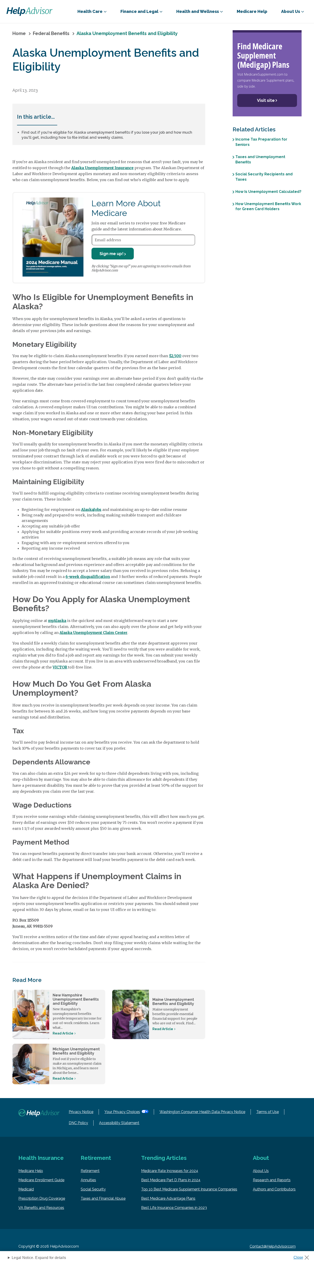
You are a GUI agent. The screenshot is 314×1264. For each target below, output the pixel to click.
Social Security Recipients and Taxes (264, 177)
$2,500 (175, 356)
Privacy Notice (81, 1112)
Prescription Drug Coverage (41, 1198)
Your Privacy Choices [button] (122, 1112)
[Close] (302, 1256)
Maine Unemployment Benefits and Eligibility (173, 1001)
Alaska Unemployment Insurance (102, 167)
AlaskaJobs (91, 509)
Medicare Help (252, 11)
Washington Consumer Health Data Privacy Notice (202, 1112)
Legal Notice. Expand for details (39, 1258)
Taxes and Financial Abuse (103, 1198)
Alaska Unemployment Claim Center (93, 632)
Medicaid (26, 1189)
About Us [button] (290, 11)
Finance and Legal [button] (139, 11)
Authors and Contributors (274, 1189)
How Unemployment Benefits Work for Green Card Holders (268, 206)
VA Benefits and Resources (41, 1207)
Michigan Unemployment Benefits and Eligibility (76, 1051)
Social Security (93, 1189)
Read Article (63, 1033)
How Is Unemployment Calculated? (268, 191)
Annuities (88, 1180)
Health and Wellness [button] (197, 11)
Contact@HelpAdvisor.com (273, 1246)
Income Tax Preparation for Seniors (261, 142)
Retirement (90, 1171)
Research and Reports (272, 1180)
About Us (261, 1171)
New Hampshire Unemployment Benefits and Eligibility (76, 999)
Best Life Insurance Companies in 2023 (174, 1207)
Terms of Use (267, 1112)
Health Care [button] (90, 11)
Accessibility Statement (119, 1123)
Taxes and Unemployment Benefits (260, 159)
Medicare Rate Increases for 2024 (169, 1171)
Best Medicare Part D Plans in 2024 (170, 1180)
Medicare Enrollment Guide (41, 1180)
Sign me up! (111, 253)
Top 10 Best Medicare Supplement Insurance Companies (189, 1189)
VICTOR (60, 667)
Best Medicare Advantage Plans (168, 1198)
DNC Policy (78, 1123)
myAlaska (57, 620)
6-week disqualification (88, 576)
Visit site (266, 100)
